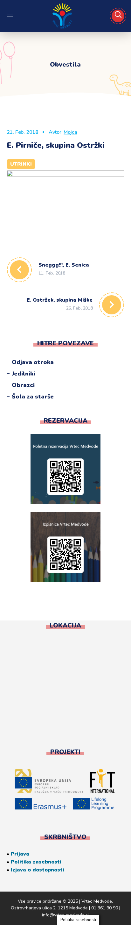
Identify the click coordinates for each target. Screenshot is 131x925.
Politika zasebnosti (36, 861)
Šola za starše (33, 396)
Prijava (20, 853)
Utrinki (21, 164)
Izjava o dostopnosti (37, 869)
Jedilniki (23, 373)
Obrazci (23, 385)
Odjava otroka (33, 362)
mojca (70, 132)
